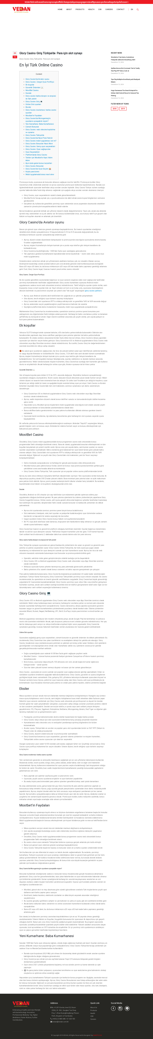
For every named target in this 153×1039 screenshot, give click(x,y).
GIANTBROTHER (107, 1035)
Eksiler (28, 107)
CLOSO (104, 1035)
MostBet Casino (32, 90)
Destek (28, 93)
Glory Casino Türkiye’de (35, 135)
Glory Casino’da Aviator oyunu (37, 79)
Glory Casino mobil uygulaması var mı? (41, 141)
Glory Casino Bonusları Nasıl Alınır (39, 144)
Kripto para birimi (32, 172)
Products (80, 9)
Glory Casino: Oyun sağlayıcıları (38, 149)
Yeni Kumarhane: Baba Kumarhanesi (40, 124)
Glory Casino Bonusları (35, 166)
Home (60, 9)
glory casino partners (93, 291)
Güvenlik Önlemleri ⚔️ (34, 87)
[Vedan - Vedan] (21, 10)
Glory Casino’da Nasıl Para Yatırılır (39, 138)
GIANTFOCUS (97, 1035)
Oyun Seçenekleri (33, 152)
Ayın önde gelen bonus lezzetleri (39, 163)
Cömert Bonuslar (32, 127)
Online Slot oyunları (33, 104)
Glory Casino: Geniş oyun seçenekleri (40, 146)
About (69, 9)
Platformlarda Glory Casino (36, 155)
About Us (93, 1007)
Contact (121, 9)
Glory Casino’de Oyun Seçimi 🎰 (38, 169)
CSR (100, 9)
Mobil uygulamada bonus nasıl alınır (40, 174)
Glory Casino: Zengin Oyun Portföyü (40, 82)
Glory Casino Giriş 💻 (34, 101)
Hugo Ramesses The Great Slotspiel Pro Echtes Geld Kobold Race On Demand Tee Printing (125, 93)
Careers (109, 9)
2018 (114, 109)
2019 (123, 109)
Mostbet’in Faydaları (34, 115)
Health (91, 9)
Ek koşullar (30, 85)
